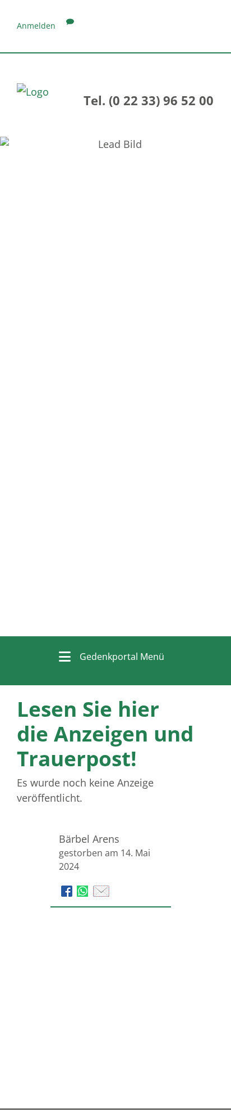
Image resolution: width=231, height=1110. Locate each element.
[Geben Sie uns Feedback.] (70, 25)
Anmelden (36, 25)
